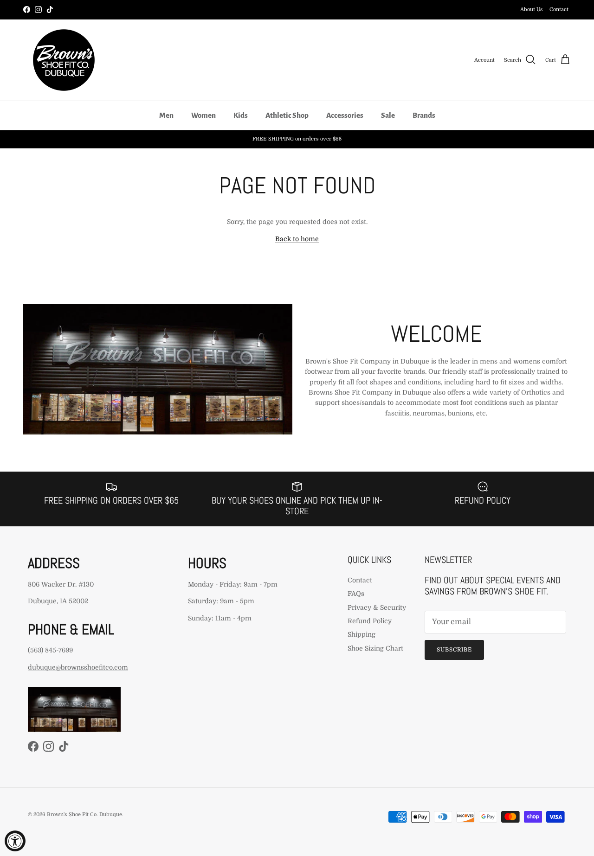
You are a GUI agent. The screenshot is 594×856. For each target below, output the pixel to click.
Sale (388, 115)
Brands (424, 115)
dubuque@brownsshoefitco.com (78, 667)
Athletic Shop (287, 115)
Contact (558, 9)
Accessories (344, 115)
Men (166, 115)
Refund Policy (370, 621)
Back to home (297, 239)
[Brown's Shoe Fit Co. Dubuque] (63, 60)
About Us (531, 9)
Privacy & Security (377, 607)
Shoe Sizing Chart (375, 648)
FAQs (356, 593)
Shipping (361, 634)
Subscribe (454, 649)
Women (203, 115)
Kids (240, 115)
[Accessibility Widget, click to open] (15, 840)
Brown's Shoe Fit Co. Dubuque (84, 814)
